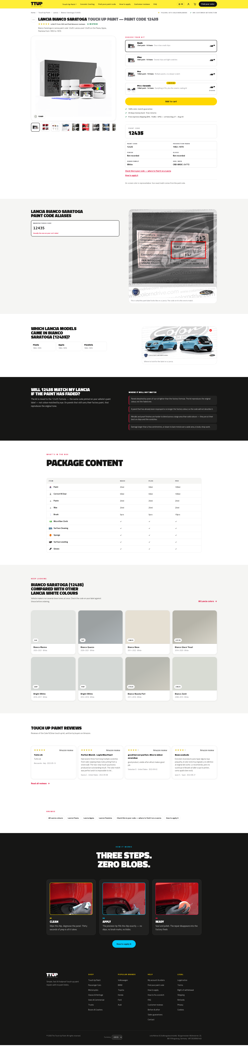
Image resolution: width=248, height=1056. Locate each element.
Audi (120, 1004)
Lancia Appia (89, 818)
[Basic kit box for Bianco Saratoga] (35, 127)
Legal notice (182, 980)
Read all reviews (39, 783)
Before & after (154, 1009)
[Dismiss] (31, 1047)
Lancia (55, 12)
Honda (120, 994)
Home (33, 12)
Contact (151, 1019)
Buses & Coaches (95, 1009)
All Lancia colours (55, 818)
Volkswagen (123, 980)
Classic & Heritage (95, 994)
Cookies (180, 1009)
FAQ (155, 4)
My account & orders (156, 980)
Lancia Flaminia (105, 818)
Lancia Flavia (73, 818)
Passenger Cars (94, 985)
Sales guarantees (155, 1014)
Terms (180, 985)
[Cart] (194, 4)
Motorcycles (93, 990)
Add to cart (171, 101)
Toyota (121, 990)
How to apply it (131, 175)
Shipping (180, 994)
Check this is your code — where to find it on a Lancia (148, 171)
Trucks (91, 1004)
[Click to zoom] (73, 78)
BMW (120, 985)
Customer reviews (142, 4)
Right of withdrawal (185, 990)
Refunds (181, 999)
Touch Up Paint (69, 4)
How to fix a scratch (156, 994)
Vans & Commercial (96, 999)
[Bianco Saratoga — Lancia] (45, 127)
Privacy (180, 1004)
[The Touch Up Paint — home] (36, 4)
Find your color (207, 4)
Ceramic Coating (87, 4)
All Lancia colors (206, 601)
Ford (120, 999)
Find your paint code (107, 4)
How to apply (124, 4)
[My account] (188, 4)
